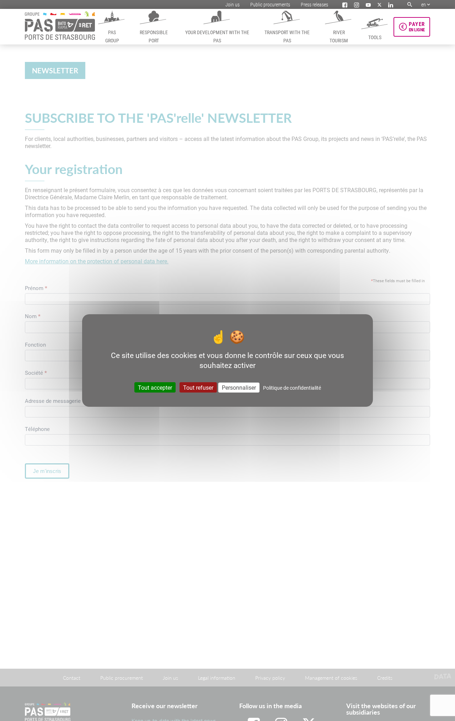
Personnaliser (239, 387)
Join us (232, 4)
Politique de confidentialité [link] (292, 387)
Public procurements (270, 4)
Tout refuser (198, 387)
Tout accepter (155, 387)
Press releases (314, 4)
